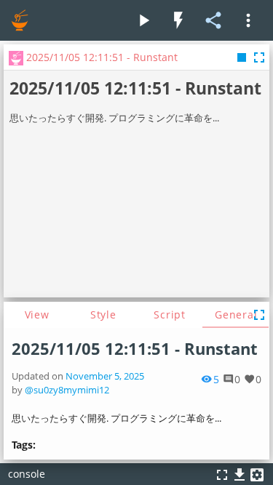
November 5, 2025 (105, 376)
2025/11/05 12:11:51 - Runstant (135, 348)
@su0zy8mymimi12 (67, 390)
